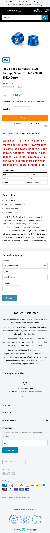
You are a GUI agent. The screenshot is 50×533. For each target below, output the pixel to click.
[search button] (45, 17)
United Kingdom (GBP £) (12, 462)
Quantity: (6, 109)
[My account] (40, 11)
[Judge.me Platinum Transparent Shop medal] (37, 519)
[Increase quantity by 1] (28, 109)
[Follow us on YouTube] (13, 473)
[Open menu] (3, 11)
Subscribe (10, 450)
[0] (45, 11)
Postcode (6, 283)
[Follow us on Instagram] (8, 473)
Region (5, 272)
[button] (35, 11)
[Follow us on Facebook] (4, 473)
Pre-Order (25, 118)
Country (5, 260)
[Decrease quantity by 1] (15, 109)
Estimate (10, 298)
